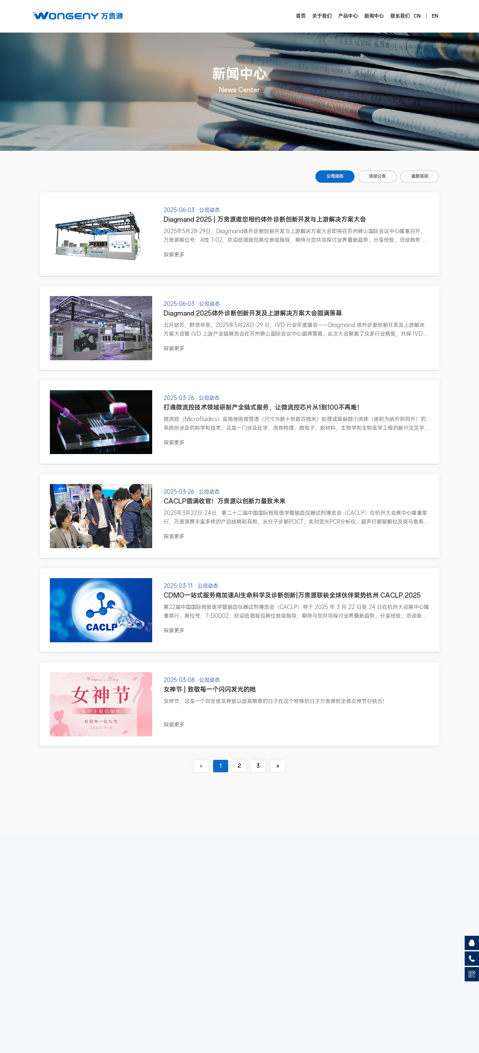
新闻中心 (374, 16)
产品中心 (348, 16)
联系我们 (400, 16)
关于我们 (322, 16)
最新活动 (419, 176)
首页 (301, 16)
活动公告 (377, 176)
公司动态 (335, 176)
